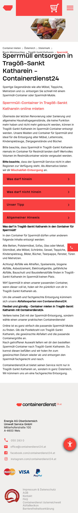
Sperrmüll (62, 52)
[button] (70, 8)
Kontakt (27, 495)
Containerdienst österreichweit (42, 502)
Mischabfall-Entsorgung (27, 170)
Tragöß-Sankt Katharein (41, 52)
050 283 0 (17, 440)
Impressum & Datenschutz (39, 489)
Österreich (29, 48)
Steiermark (44, 48)
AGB (25, 492)
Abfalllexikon (31, 505)
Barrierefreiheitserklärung (38, 508)
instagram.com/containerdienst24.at (33, 459)
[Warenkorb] (56, 10)
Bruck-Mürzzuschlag (14, 52)
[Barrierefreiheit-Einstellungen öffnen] (70, 444)
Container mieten (12, 48)
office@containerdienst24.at (28, 446)
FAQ (25, 499)
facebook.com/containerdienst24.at (32, 452)
